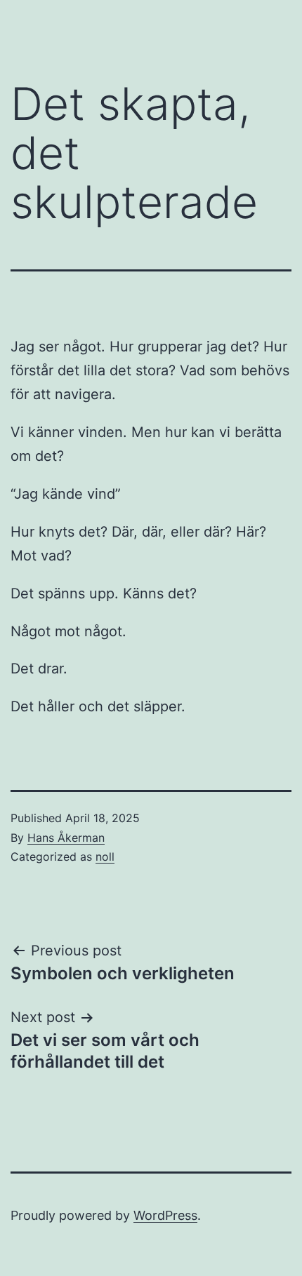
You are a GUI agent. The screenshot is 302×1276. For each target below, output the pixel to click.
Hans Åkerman (66, 838)
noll (105, 856)
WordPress (165, 1215)
